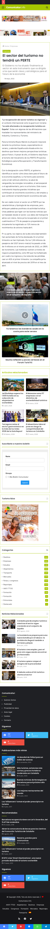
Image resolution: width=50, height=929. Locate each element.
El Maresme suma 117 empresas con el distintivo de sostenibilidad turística (36, 397)
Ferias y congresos (10, 581)
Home (6, 46)
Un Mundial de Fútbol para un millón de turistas (30, 758)
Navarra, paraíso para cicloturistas (27, 839)
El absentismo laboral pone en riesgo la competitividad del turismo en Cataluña (35, 427)
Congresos (15, 909)
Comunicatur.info (25, 901)
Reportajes (7, 585)
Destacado (7, 604)
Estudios (6, 565)
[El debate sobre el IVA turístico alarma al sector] (8, 675)
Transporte (7, 573)
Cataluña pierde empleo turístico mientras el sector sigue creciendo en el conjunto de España (24, 292)
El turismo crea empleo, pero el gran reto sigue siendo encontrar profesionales (32, 652)
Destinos (6, 557)
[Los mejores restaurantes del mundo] (8, 794)
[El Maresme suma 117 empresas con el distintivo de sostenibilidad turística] (37, 384)
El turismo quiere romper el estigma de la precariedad (29, 662)
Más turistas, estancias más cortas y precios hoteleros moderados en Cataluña (29, 770)
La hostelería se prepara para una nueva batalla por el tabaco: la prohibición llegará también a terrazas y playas (32, 639)
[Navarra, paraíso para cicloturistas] (8, 841)
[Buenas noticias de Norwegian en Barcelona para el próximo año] (8, 783)
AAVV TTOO (8, 588)
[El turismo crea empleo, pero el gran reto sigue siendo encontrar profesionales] (8, 652)
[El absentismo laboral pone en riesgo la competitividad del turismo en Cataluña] (37, 415)
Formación (7, 592)
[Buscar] (47, 8)
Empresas (14, 46)
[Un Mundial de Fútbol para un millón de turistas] (8, 760)
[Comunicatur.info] (15, 7)
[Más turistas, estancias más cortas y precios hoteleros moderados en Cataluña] (8, 771)
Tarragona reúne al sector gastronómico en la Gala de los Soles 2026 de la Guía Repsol (13, 427)
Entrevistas (7, 600)
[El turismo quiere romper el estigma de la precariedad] (8, 664)
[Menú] (3, 8)
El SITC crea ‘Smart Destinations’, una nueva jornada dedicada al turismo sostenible (21, 859)
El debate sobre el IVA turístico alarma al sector (30, 673)
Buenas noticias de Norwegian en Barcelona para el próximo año (32, 781)
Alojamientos (8, 569)
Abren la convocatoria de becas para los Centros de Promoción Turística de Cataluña (24, 830)
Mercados (7, 577)
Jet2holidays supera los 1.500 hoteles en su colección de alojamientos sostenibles (12, 398)
